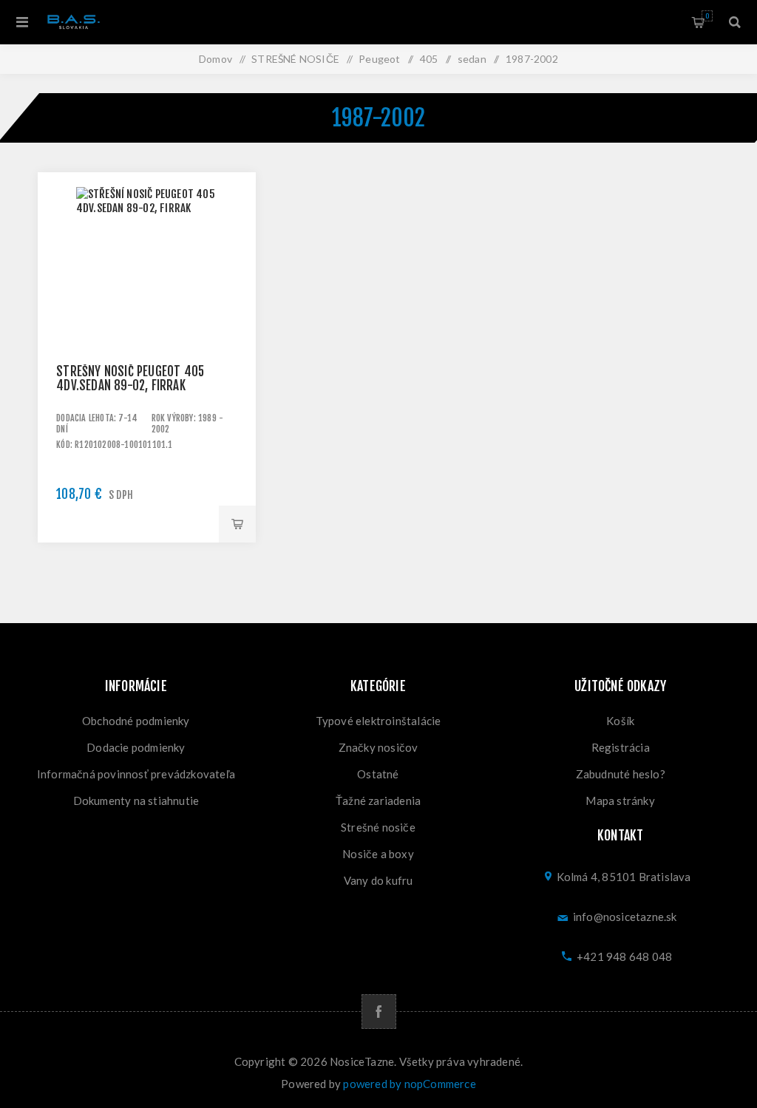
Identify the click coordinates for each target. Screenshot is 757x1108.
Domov (215, 58)
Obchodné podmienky (136, 720)
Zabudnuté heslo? (620, 774)
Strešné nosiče (378, 827)
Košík (707, 16)
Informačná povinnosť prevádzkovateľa (136, 774)
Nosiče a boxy (378, 853)
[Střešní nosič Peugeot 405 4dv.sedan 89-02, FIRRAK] (147, 281)
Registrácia (620, 747)
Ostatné (377, 774)
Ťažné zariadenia (378, 800)
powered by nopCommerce (409, 1083)
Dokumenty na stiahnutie (136, 800)
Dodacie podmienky (135, 747)
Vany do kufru (378, 880)
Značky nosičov (378, 747)
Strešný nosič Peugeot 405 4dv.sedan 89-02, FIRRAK (130, 378)
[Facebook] (378, 1011)
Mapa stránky (619, 800)
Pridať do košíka (237, 524)
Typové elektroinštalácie (378, 720)
